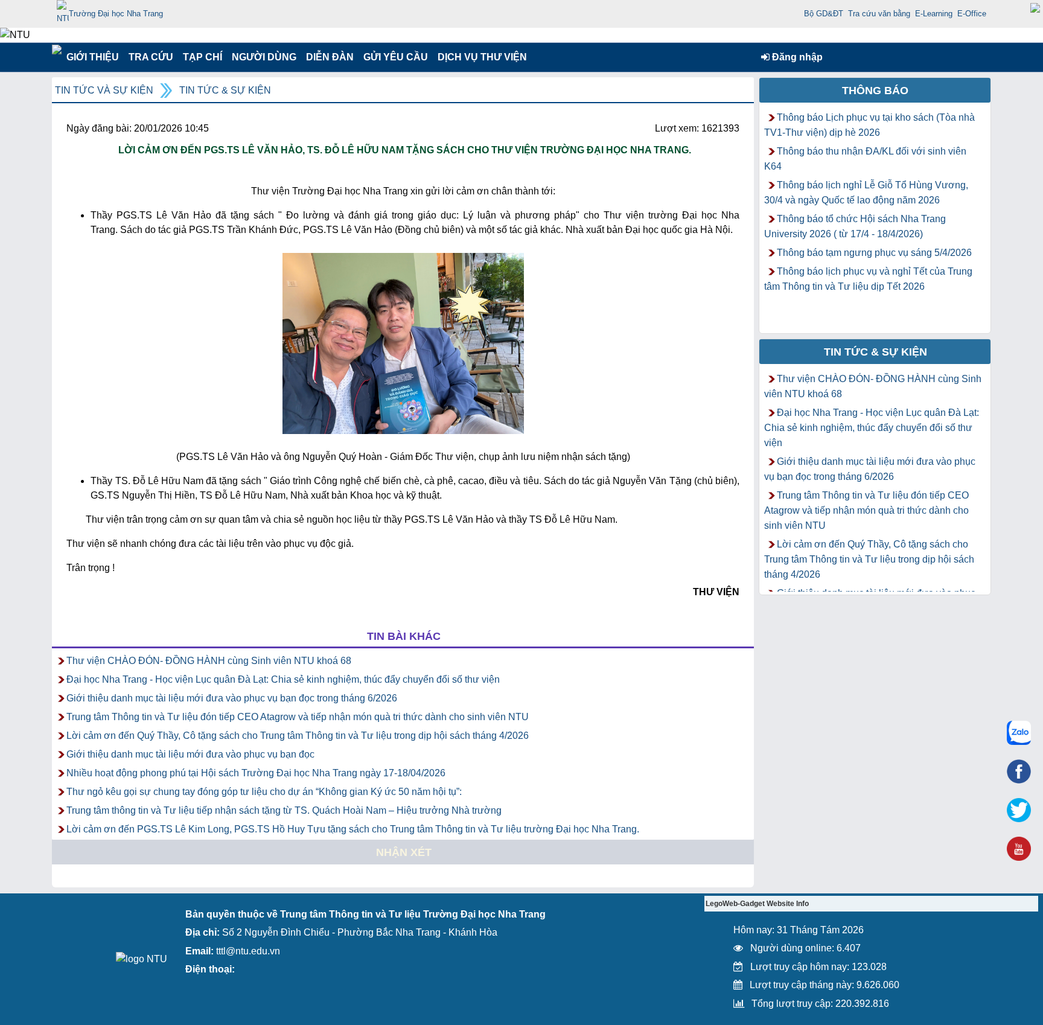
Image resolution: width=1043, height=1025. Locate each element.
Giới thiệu (92, 57)
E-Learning (933, 13)
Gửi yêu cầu (395, 57)
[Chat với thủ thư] (1019, 733)
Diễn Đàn (330, 57)
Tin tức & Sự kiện (225, 90)
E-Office (971, 13)
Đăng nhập (796, 57)
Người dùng (263, 57)
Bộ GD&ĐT (823, 13)
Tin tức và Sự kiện (104, 90)
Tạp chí (202, 57)
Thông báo (875, 91)
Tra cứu (151, 57)
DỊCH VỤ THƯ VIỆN (480, 57)
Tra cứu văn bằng (879, 13)
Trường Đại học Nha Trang (116, 13)
